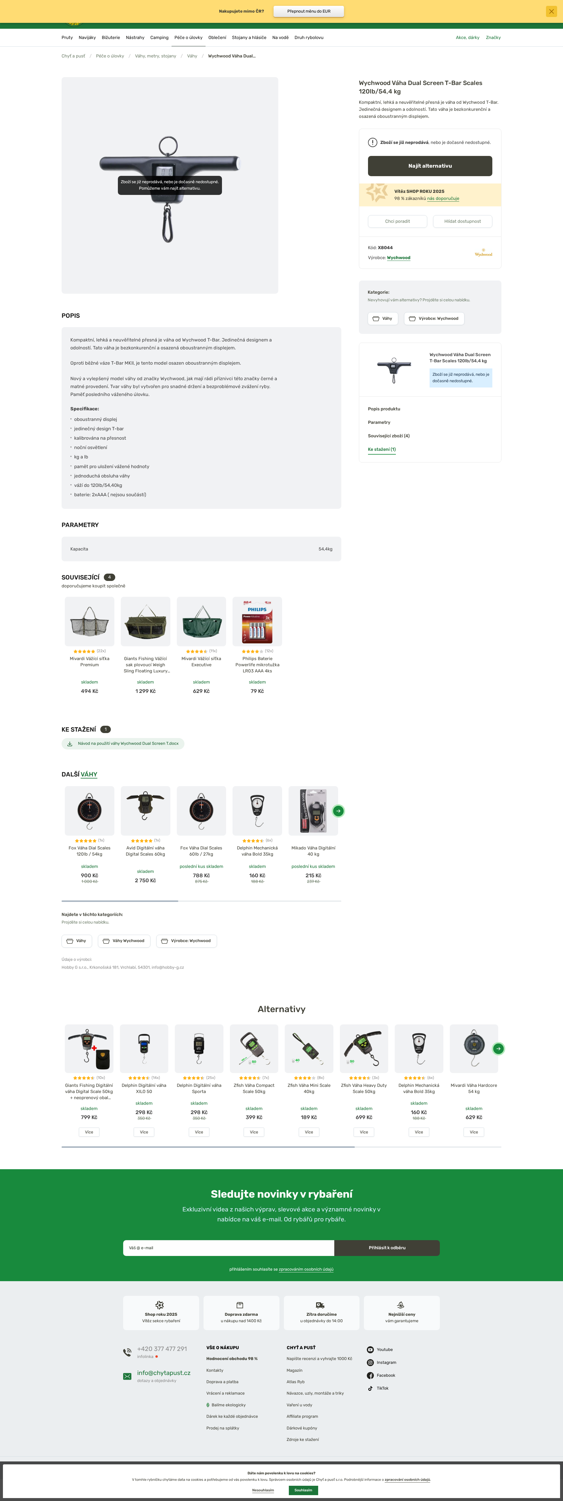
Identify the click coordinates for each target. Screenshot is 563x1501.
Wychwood (399, 257)
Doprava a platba (222, 1381)
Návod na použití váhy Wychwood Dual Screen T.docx (128, 743)
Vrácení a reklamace (225, 1393)
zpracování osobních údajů (407, 1480)
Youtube (385, 1349)
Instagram (386, 1362)
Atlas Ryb (296, 1381)
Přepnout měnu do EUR (308, 11)
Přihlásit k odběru (387, 1247)
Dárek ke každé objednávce (232, 1416)
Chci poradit (397, 221)
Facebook (386, 1375)
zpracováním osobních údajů (306, 1269)
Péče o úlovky (110, 56)
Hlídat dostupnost (463, 221)
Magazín (295, 1370)
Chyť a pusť (73, 56)
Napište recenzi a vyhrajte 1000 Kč (319, 1358)
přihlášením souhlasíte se (282, 1269)
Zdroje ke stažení (303, 1439)
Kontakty (214, 1370)
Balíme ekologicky (229, 1405)
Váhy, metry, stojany (155, 56)
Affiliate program (302, 1416)
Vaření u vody (300, 1405)
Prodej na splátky (222, 1428)
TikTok (383, 1388)
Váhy (192, 56)
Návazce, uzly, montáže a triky (315, 1393)
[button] (338, 811)
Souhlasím (303, 1490)
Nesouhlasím (263, 1490)
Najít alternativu (430, 166)
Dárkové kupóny (302, 1428)
